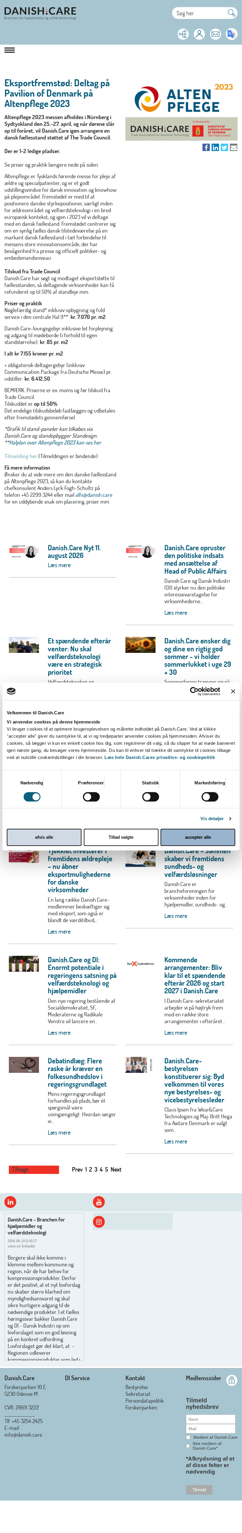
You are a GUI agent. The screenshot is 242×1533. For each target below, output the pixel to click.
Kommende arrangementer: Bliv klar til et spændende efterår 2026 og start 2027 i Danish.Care (194, 975)
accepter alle (198, 837)
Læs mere (59, 565)
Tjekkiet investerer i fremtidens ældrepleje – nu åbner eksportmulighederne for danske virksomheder (80, 870)
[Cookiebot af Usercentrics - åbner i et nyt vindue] (194, 691)
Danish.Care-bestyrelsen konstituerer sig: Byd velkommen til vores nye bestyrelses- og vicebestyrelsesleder (194, 1080)
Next (116, 1169)
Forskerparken (141, 1407)
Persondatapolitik (144, 1400)
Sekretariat (138, 1393)
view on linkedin (21, 1246)
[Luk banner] (233, 691)
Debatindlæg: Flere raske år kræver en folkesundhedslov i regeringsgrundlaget (77, 1072)
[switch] (91, 797)
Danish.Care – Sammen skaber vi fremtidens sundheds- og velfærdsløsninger (197, 862)
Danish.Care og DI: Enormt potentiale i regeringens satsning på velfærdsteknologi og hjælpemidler (82, 975)
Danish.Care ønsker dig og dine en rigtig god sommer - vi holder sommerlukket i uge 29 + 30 (197, 656)
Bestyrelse (136, 1387)
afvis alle (44, 837)
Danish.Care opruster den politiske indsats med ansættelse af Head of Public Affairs (195, 559)
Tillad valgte (121, 837)
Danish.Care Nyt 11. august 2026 (74, 551)
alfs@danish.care (94, 494)
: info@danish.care (23, 1431)
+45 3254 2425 (27, 1421)
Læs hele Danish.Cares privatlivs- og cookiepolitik (159, 757)
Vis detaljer (212, 818)
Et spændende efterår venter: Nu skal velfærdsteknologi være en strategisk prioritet (79, 656)
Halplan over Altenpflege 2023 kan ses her (55, 442)
